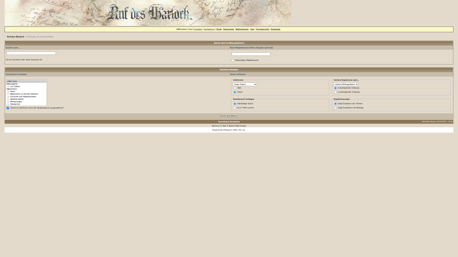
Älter (239, 88)
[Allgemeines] (26, 89)
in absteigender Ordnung (348, 88)
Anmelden (198, 29)
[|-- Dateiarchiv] (26, 104)
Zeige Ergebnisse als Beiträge (351, 108)
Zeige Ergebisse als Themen (350, 103)
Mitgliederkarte (242, 29)
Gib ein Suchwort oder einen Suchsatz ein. (24, 60)
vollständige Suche (245, 103)
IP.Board (227, 130)
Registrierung (209, 29)
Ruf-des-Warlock (15, 37)
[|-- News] (26, 91)
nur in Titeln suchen (245, 108)
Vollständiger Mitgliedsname (247, 60)
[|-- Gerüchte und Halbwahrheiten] (26, 96)
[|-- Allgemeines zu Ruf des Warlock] (26, 94)
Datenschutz (228, 29)
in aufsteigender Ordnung (349, 92)
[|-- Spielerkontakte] (26, 99)
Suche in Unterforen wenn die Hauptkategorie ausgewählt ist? (37, 108)
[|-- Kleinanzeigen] (26, 101)
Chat (252, 29)
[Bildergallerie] (26, 84)
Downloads (275, 29)
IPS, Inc (241, 130)
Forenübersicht (262, 29)
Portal (219, 29)
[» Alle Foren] (26, 81)
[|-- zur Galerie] (26, 86)
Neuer (240, 92)
